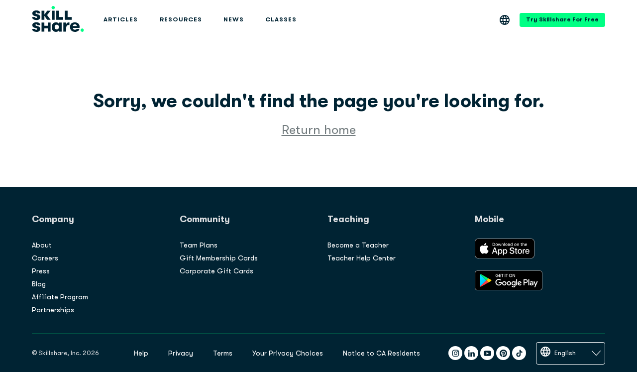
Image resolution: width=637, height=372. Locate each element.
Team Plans (198, 245)
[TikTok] (519, 353)
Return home (319, 130)
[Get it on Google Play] (508, 288)
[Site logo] (58, 20)
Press (41, 271)
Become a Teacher (358, 245)
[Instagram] (455, 353)
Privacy (180, 353)
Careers (45, 258)
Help (141, 353)
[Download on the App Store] (504, 256)
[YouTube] (487, 353)
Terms (222, 353)
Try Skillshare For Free (562, 19)
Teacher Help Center (361, 258)
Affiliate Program (60, 297)
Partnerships (53, 310)
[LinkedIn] (471, 353)
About (42, 245)
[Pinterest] (503, 353)
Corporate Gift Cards (216, 271)
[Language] (505, 20)
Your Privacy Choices (287, 353)
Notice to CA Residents (381, 353)
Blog (39, 284)
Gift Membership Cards (219, 258)
